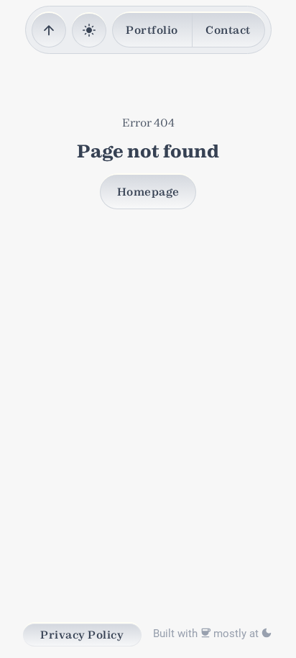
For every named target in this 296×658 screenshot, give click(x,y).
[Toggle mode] (89, 30)
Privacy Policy (82, 634)
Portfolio (152, 30)
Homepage (148, 191)
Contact (228, 30)
